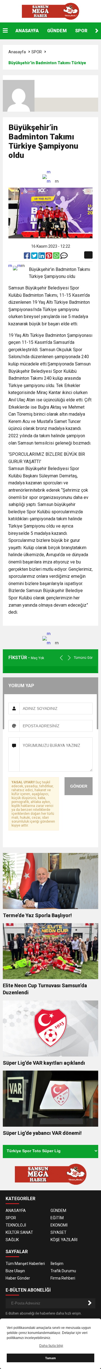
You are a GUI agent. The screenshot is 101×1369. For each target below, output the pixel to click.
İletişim (56, 1263)
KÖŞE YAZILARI (63, 1239)
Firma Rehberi (62, 1278)
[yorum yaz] (64, 257)
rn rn (48, 176)
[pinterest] (49, 257)
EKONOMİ (59, 1225)
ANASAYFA (27, 30)
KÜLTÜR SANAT (19, 1232)
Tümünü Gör (83, 658)
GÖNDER (78, 786)
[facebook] (27, 257)
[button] (97, 30)
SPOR (81, 30)
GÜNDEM (57, 30)
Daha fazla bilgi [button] (51, 1346)
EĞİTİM (57, 1218)
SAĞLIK (12, 1239)
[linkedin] (42, 257)
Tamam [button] (50, 1358)
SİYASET (58, 1232)
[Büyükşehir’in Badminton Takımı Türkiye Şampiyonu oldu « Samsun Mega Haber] (50, 11)
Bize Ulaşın (15, 1271)
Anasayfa (17, 52)
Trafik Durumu (63, 1271)
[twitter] (34, 257)
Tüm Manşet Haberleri (25, 1263)
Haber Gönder (18, 1278)
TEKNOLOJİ (16, 1225)
